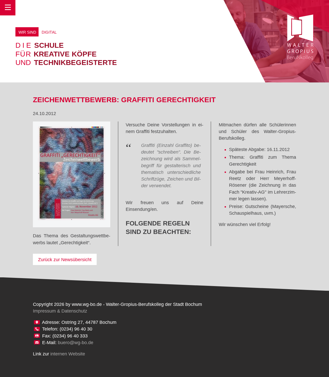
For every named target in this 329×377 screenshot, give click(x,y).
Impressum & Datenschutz (60, 311)
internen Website (67, 353)
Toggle (7, 7)
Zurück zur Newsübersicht (65, 259)
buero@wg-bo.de (75, 342)
